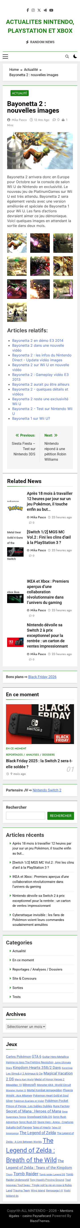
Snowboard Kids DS (39, 1116)
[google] (45, 10)
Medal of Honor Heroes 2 (49, 1079)
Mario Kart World (24, 1079)
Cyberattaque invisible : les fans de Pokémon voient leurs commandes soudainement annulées (38, 920)
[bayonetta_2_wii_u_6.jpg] (17, 266)
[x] (39, 10)
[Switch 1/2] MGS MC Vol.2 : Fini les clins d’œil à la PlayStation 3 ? (49, 537)
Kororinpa (67, 1068)
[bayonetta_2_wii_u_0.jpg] (17, 312)
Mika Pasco (19, 120)
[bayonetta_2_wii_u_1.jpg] (63, 289)
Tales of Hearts (42, 1127)
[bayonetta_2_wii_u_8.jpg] (40, 243)
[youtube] (51, 10)
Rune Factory (61, 1106)
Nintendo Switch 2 (47, 790)
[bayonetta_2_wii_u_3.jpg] (17, 289)
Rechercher (16, 807)
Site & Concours (24, 978)
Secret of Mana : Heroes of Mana (33, 1111)
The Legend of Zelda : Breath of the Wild (31, 1150)
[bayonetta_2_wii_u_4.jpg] (63, 266)
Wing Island (38, 1190)
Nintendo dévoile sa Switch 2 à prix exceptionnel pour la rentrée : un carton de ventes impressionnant (47, 635)
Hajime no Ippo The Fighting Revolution (30, 1062)
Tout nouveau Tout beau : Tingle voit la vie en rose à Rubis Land (39, 1185)
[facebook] (27, 10)
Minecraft (29, 1085)
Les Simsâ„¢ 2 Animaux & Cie (24, 1073)
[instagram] (33, 10)
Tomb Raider (25, 1173)
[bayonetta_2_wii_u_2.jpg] (40, 289)
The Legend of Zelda (38, 1133)
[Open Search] (67, 56)
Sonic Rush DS (27, 1122)
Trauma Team (21, 1190)
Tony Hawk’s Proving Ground (47, 1180)
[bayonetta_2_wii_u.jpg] (17, 243)
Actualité (19, 93)
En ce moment (16, 748)
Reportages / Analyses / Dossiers (30, 755)
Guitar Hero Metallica (55, 1056)
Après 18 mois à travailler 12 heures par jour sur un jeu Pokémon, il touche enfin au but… (41, 848)
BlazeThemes (39, 1221)
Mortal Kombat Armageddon (44, 1090)
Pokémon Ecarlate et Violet (29, 1101)
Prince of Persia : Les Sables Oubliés (29, 1106)
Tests (16, 997)
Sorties (17, 988)
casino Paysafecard (36, 1216)
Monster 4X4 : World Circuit (54, 1085)
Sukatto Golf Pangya (19, 1127)
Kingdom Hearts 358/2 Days (37, 1067)
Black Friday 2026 (42, 677)
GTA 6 (36, 1057)
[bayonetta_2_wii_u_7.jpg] (63, 243)
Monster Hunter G (16, 1090)
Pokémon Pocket (56, 1100)
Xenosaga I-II (54, 1190)
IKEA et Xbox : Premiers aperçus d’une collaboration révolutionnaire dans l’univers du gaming (48, 592)
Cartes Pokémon (18, 1057)
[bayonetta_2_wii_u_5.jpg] (40, 266)
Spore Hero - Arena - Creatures (55, 1122)
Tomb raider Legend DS (52, 1174)
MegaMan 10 (14, 1085)
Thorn (9, 1174)
